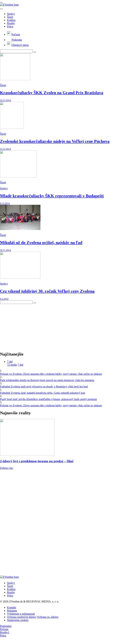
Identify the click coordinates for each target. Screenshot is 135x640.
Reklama (12, 610)
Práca (10, 26)
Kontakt (11, 607)
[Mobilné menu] (1, 2)
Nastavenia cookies (17, 620)
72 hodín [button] (12, 364)
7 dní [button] (10, 361)
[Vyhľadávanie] (34, 52)
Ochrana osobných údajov (21, 616)
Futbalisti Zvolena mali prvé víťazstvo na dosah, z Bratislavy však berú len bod (44, 386)
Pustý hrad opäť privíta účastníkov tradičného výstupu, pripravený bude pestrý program (48, 399)
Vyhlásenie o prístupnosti (21, 613)
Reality (11, 23)
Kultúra (11, 20)
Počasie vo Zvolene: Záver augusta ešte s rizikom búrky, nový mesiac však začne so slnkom (51, 373)
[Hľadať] (1, 8)
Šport (10, 16)
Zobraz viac (6, 467)
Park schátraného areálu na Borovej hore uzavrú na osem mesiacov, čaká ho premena (47, 380)
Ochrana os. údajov (48, 616)
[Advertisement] (26, 326)
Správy (11, 13)
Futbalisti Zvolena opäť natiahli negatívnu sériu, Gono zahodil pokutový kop (42, 392)
